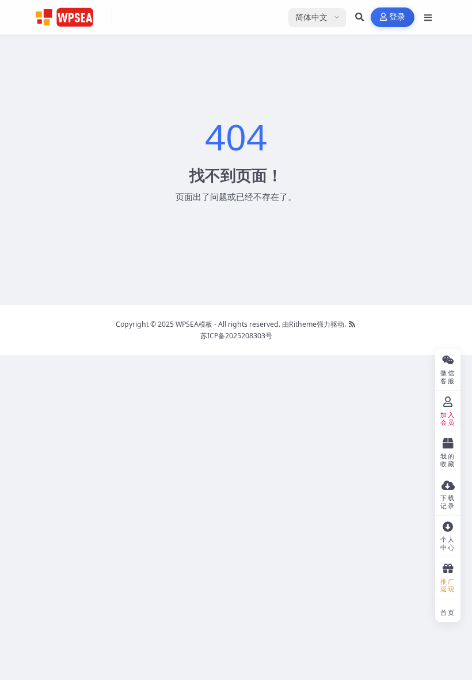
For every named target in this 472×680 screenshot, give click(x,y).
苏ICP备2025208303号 (236, 336)
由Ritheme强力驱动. (314, 324)
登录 (397, 17)
